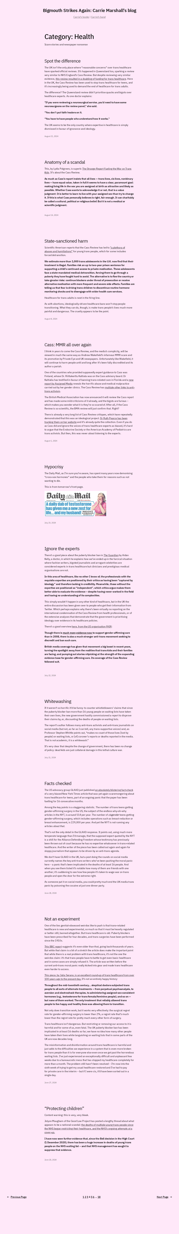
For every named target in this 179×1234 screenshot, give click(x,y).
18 (99, 1197)
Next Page (164, 1197)
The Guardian (111, 555)
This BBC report (53, 946)
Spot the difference (62, 60)
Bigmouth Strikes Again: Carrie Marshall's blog (89, 10)
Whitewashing (57, 701)
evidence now (84, 632)
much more (69, 632)
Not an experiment (62, 918)
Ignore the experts (62, 548)
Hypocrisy (53, 466)
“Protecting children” (64, 1108)
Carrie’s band (98, 17)
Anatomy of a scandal (64, 162)
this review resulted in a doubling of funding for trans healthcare (91, 78)
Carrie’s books (81, 17)
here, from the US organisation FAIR (92, 626)
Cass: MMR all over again (67, 344)
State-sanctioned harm (66, 240)
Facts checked (58, 783)
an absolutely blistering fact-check (114, 790)
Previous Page (17, 1197)
